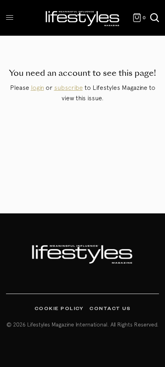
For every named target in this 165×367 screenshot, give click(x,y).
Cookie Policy (59, 308)
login (37, 87)
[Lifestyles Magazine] (82, 18)
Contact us (110, 308)
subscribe (68, 87)
